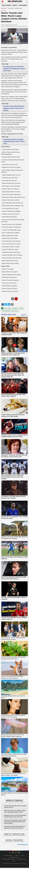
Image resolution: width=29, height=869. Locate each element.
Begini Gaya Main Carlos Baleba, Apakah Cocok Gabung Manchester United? (15, 811)
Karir (22, 855)
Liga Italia (21, 308)
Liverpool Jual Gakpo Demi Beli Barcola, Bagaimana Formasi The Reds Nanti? (14, 827)
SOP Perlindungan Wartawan (8, 859)
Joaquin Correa (15, 311)
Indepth (15, 5)
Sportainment (23, 5)
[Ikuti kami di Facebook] (10, 852)
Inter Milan (15, 308)
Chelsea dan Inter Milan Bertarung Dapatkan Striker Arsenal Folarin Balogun (13, 108)
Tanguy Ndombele (6, 311)
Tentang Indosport (8, 855)
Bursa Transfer (6, 5)
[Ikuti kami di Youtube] (19, 852)
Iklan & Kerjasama (21, 859)
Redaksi (16, 855)
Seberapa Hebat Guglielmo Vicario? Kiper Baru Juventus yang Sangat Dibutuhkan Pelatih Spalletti (15, 821)
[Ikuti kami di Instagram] (16, 852)
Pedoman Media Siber (13, 857)
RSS (13, 860)
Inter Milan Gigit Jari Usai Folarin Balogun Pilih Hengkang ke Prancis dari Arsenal (14, 68)
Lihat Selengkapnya (22, 844)
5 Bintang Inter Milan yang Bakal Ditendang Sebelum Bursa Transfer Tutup (14, 141)
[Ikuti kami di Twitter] (13, 852)
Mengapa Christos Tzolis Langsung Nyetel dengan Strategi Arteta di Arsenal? (15, 816)
